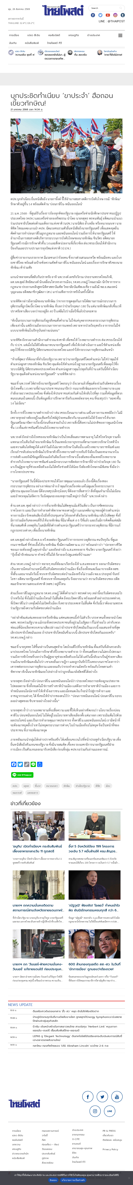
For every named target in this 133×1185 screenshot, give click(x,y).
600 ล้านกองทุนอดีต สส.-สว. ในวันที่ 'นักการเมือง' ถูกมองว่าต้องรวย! (95, 967)
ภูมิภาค (45, 1158)
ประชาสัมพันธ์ (48, 1153)
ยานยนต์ (76, 1143)
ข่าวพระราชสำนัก (20, 1153)
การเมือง (14, 35)
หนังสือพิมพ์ (32, 43)
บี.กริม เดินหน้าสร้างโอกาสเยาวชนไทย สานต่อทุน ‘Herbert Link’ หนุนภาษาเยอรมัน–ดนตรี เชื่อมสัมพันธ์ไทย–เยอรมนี (75, 1028)
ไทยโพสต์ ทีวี (54, 43)
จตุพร (26, 785)
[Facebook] (93, 15)
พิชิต (98, 785)
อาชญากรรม (78, 1134)
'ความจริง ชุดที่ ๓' (25, 55)
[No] (129, 1178)
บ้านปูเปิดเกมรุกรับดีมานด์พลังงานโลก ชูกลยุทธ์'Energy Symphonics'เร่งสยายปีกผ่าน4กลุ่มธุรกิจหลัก (77, 1019)
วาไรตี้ (45, 1135)
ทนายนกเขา (52, 785)
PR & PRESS (109, 1131)
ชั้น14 (37, 785)
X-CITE (76, 1139)
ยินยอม (53, 1180)
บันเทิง (13, 43)
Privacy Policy (110, 1149)
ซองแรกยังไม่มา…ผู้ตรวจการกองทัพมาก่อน (55, 57)
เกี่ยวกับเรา (108, 1135)
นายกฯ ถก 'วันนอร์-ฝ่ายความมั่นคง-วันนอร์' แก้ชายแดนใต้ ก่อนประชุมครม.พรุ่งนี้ (38, 969)
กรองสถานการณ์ (50, 1131)
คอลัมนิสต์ (54, 35)
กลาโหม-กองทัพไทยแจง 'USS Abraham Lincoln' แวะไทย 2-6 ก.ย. (71, 1046)
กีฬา (44, 1140)
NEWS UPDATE (20, 1004)
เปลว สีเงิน (33, 35)
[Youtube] (108, 15)
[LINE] (109, 1111)
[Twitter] (100, 15)
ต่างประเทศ (93, 35)
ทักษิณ (67, 785)
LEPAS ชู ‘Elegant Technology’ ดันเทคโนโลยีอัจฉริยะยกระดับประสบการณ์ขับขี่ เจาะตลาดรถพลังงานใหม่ (77, 1038)
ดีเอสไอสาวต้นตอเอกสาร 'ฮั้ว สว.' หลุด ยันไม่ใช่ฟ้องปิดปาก (66, 1011)
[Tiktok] (123, 15)
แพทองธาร (32, 792)
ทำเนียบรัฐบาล (83, 785)
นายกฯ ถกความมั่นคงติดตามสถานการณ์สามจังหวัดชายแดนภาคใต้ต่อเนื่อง (39, 910)
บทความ (16, 1144)
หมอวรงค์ (17, 792)
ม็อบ (108, 785)
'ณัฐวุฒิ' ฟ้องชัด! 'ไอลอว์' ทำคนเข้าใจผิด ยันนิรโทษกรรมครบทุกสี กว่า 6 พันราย (94, 910)
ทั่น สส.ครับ (80, 55)
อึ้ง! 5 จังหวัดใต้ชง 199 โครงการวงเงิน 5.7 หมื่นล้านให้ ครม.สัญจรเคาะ (92, 851)
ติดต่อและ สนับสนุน (112, 1140)
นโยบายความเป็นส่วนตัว (73, 1180)
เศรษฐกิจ (73, 35)
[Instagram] (115, 15)
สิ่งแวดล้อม (47, 1163)
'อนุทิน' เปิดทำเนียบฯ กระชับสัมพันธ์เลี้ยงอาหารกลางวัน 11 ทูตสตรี (37, 849)
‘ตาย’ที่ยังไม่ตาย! (113, 55)
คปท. (15, 785)
